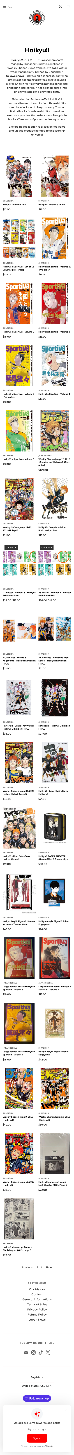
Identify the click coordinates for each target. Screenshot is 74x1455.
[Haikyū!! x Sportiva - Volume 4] (54, 365)
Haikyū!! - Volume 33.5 (14, 204)
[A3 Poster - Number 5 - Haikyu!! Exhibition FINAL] (19, 564)
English (35, 1377)
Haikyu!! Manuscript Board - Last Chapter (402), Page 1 (53, 1183)
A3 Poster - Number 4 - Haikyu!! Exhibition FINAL (54, 594)
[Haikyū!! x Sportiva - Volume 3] (19, 430)
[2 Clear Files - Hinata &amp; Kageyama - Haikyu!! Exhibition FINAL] (19, 629)
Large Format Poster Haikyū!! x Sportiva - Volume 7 (54, 988)
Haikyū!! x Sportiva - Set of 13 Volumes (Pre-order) (18, 268)
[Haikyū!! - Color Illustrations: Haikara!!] (54, 762)
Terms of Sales (37, 1304)
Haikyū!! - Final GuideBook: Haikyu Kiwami (17, 858)
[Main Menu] (4, 6)
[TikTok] (40, 1352)
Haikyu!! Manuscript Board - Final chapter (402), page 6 (17, 1249)
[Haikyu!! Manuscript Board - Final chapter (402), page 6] (19, 1218)
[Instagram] (33, 1352)
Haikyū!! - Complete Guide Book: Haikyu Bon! (52, 529)
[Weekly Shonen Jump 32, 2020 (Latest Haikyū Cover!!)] (19, 762)
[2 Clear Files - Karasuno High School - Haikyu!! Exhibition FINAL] (54, 629)
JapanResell (45, 455)
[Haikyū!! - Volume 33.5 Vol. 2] (54, 176)
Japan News (37, 1319)
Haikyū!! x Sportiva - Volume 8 (54, 331)
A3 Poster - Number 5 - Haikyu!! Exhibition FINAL (19, 594)
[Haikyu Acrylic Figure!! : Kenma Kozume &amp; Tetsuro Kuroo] (19, 893)
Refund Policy (37, 1314)
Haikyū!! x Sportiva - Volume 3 (18, 459)
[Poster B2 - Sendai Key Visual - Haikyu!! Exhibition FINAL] (19, 697)
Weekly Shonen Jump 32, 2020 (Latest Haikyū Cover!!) (18, 792)
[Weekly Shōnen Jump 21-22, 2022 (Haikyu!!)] (19, 499)
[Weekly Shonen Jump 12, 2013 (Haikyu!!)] (19, 1153)
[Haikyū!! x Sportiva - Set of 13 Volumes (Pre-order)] (19, 238)
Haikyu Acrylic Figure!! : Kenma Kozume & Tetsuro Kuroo (19, 923)
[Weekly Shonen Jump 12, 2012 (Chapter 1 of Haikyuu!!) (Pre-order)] (54, 430)
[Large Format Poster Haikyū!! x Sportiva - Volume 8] (19, 958)
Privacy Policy (37, 1309)
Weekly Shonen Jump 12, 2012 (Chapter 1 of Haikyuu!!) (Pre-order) (54, 462)
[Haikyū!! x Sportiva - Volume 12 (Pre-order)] (54, 238)
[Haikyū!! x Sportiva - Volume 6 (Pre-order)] (19, 365)
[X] (48, 1352)
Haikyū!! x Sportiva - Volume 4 (54, 394)
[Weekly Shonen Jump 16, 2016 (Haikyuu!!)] (54, 1088)
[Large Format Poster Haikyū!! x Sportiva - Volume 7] (54, 958)
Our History (37, 1289)
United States (35, 1386)
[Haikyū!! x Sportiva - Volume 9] (19, 303)
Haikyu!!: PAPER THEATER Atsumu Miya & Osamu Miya (53, 858)
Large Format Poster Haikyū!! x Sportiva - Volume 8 (19, 988)
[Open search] (10, 6)
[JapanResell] (37, 18)
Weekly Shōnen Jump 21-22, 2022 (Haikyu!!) (17, 529)
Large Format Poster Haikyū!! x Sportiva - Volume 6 (19, 1053)
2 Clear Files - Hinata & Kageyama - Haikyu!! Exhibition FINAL (19, 660)
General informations (37, 1299)
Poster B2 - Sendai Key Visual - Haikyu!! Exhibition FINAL (19, 727)
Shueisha (8, 201)
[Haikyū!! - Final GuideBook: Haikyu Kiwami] (19, 827)
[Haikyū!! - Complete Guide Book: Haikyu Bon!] (54, 499)
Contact (37, 1294)
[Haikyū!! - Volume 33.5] (19, 176)
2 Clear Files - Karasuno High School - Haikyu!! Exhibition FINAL (53, 660)
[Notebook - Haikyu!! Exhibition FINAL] (54, 697)
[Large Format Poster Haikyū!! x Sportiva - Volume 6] (19, 1023)
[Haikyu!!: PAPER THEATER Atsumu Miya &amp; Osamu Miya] (54, 827)
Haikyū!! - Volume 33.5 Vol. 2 (53, 204)
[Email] (26, 1352)
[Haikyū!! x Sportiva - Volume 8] (54, 303)
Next (49, 1267)
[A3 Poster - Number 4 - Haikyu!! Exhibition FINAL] (54, 564)
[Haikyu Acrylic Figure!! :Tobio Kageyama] (54, 893)
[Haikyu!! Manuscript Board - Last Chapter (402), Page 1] (54, 1153)
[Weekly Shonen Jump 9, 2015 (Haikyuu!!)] (19, 1088)
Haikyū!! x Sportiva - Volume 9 (18, 331)
